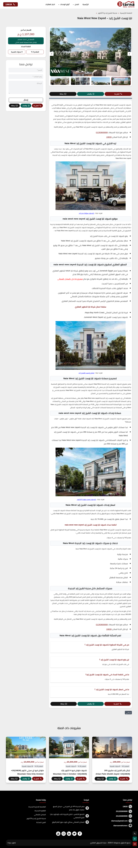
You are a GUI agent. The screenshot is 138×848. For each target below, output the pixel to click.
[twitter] (74, 833)
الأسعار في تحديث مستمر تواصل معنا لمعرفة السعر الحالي (26, 41)
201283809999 (122, 811)
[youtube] (58, 833)
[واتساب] (135, 839)
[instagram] (63, 833)
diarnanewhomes (120, 825)
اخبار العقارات (50, 4)
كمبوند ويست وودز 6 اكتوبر (86, 499)
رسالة (61, 93)
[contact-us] (135, 844)
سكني (128, 712)
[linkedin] (69, 833)
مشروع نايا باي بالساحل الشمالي (70, 279)
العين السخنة (41, 822)
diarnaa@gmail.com (119, 820)
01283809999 (102, 132)
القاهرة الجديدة (40, 810)
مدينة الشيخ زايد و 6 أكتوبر (36, 818)
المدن (77, 4)
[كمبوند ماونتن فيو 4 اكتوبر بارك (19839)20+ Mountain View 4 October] (69, 760)
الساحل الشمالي (40, 814)
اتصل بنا (116, 93)
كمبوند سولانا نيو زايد (86, 213)
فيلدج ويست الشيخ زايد (86, 372)
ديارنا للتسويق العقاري (98, 842)
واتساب (89, 93)
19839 (9, 4)
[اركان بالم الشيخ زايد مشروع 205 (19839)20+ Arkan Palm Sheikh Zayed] (112, 760)
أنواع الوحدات (64, 4)
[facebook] (80, 833)
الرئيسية (86, 4)
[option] (90, 52)
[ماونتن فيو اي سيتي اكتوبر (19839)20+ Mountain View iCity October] (26, 760)
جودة (9, 842)
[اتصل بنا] (135, 833)
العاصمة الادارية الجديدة (37, 806)
